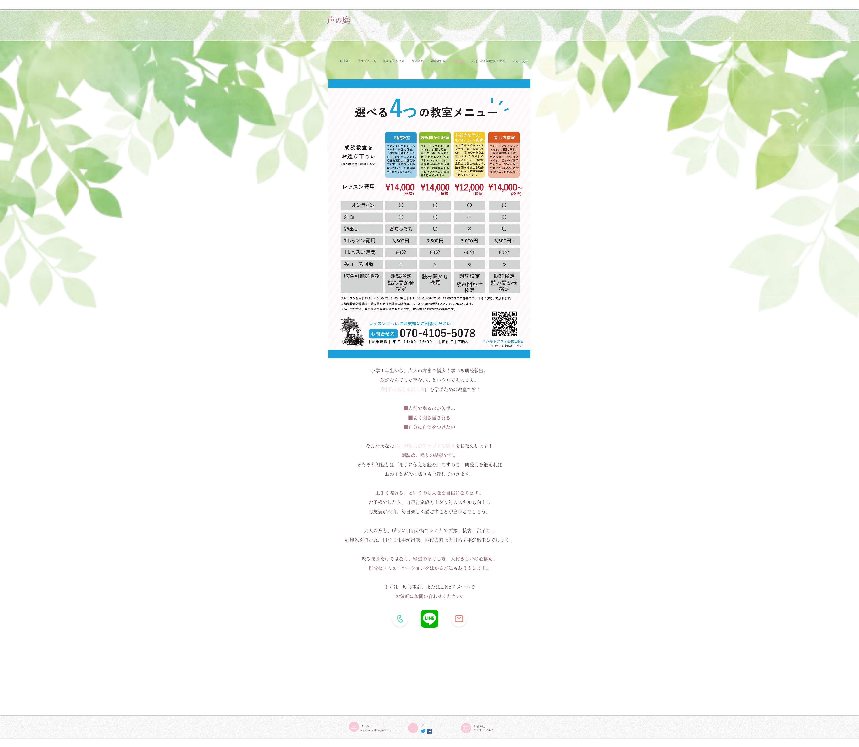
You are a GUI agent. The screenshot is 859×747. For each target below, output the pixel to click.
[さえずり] (423, 731)
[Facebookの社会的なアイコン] (429, 731)
